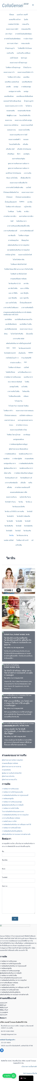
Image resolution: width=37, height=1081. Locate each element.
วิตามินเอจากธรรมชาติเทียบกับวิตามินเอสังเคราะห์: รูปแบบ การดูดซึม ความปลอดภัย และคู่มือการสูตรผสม (18, 608)
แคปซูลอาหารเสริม (15, 91)
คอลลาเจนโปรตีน (24, 130)
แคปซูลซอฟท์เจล (18, 439)
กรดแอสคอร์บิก (26, 29)
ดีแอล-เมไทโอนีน (12, 178)
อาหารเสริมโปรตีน (13, 391)
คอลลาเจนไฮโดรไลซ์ (25, 255)
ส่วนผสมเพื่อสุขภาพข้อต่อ (18, 279)
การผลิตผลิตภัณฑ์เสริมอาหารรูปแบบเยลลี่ (15, 795)
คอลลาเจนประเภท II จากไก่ (14, 106)
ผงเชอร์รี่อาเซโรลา (15, 19)
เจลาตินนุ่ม (26, 435)
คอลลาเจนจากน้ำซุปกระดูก (18, 63)
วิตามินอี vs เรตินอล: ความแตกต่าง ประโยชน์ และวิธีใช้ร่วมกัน (18, 576)
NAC (8, 348)
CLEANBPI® (4, 1012)
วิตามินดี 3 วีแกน (10, 502)
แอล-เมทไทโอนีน (11, 303)
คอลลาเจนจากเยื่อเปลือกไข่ (18, 183)
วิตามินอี (18, 531)
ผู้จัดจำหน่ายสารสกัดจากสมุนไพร (12, 760)
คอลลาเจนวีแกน (11, 497)
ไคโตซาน (29, 106)
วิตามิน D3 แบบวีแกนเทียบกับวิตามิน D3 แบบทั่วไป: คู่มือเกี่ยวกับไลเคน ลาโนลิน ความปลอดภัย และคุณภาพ (17, 641)
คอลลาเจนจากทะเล (26, 329)
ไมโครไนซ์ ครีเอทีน (17, 334)
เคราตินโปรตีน (12, 288)
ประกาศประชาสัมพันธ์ (15, 382)
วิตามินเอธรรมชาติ (24, 348)
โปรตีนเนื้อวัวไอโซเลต (25, 48)
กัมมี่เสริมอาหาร (21, 221)
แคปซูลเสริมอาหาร (10, 463)
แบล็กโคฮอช (14, 58)
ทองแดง (25, 139)
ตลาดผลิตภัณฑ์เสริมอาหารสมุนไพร (18, 250)
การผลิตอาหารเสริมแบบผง (12, 377)
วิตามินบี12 (10, 516)
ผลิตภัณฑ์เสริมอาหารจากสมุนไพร (18, 245)
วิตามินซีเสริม (8, 526)
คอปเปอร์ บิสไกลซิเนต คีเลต (12, 101)
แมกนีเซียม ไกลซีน (26, 324)
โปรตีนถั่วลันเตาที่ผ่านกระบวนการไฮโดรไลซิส (18, 269)
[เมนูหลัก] (33, 5)
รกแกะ (11, 425)
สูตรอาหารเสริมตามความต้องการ (18, 163)
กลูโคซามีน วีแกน (25, 497)
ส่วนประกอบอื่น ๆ (15, 363)
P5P (25, 362)
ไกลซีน (19, 211)
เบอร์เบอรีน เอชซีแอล (23, 53)
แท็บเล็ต (23, 483)
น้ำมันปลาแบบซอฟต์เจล (23, 197)
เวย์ (32, 540)
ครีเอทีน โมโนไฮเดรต (24, 149)
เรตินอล (25, 396)
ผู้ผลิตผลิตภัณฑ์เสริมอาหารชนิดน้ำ (13, 805)
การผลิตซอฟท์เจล (10, 454)
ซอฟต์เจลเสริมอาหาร (25, 454)
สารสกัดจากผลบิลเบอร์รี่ (22, 487)
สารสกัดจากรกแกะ (22, 425)
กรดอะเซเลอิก (25, 43)
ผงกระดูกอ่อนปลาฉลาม (25, 420)
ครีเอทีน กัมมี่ (10, 149)
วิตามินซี (27, 521)
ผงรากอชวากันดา (12, 43)
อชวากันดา (8, 34)
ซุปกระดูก (24, 58)
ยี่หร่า (19, 154)
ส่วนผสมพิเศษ (29, 459)
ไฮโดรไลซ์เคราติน (18, 259)
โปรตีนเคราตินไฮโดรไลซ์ (18, 264)
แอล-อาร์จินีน (24, 288)
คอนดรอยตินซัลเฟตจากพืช (18, 492)
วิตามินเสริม (27, 531)
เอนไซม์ (28, 187)
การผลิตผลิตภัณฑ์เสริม (26, 463)
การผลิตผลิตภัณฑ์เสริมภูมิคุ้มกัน (12, 831)
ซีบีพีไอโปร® (4, 1008)
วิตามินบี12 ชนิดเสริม (23, 516)
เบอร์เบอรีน (10, 53)
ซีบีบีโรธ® (3, 1005)
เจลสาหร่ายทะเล (9, 420)
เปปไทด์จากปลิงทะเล (25, 415)
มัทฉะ (6, 334)
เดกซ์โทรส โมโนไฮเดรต (13, 173)
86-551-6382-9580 (7, 1031)
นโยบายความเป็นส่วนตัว (29, 1066)
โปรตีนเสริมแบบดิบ (15, 396)
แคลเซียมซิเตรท (27, 82)
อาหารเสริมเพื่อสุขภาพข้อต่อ (11, 818)
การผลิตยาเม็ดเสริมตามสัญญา (23, 473)
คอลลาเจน (8, 120)
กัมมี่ (11, 221)
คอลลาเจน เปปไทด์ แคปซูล (23, 120)
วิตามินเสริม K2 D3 (14, 283)
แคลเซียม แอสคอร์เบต (12, 82)
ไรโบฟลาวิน (18, 401)
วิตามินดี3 (9, 531)
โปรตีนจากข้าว (8, 411)
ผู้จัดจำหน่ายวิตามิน (8, 776)
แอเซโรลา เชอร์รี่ (22, 15)
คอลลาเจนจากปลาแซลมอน (24, 411)
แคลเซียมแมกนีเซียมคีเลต (24, 96)
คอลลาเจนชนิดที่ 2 (15, 139)
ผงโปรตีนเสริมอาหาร (24, 372)
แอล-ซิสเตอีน (12, 298)
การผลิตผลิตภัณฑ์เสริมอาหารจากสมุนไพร (15, 815)
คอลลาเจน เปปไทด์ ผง (11, 125)
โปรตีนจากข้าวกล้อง (14, 77)
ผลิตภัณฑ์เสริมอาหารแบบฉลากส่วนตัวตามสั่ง (16, 834)
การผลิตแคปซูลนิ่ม (8, 798)
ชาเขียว (26, 211)
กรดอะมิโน (25, 24)
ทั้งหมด (11, 15)
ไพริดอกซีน (25, 391)
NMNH (30, 353)
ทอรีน (30, 483)
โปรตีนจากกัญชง (23, 235)
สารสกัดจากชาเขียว (10, 216)
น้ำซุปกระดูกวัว (10, 48)
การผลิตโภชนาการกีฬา (9, 821)
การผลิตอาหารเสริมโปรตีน (10, 808)
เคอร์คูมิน (26, 154)
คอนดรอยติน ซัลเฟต (24, 111)
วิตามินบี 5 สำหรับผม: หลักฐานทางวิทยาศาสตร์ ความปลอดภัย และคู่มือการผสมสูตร (18, 672)
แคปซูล (16, 87)
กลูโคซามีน (27, 207)
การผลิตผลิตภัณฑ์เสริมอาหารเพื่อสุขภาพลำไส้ (16, 824)
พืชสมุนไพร (25, 240)
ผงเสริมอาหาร (28, 377)
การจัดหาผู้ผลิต (17, 459)
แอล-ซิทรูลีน (24, 293)
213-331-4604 (6, 1042)
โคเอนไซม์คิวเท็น (24, 115)
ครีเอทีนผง (10, 154)
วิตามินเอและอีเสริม (18, 507)
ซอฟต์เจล (6, 459)
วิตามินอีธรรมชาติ (9, 353)
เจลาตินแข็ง (11, 235)
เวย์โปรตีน (18, 545)
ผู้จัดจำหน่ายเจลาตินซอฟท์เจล (18, 449)
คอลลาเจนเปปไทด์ (27, 125)
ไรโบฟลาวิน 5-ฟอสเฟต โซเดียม (18, 406)
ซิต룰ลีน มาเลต (11, 115)
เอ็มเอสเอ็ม (29, 334)
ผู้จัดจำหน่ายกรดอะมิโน (9, 779)
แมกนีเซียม (8, 319)
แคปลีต (8, 87)
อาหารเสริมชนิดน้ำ (27, 307)
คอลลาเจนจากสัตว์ (12, 29)
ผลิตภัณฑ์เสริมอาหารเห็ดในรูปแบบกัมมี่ (18, 343)
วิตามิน (20, 502)
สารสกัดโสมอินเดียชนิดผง (23, 34)
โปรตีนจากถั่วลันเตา (14, 367)
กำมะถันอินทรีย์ (26, 358)
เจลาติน (29, 202)
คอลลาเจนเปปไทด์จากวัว (25, 72)
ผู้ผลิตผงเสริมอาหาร (10, 468)
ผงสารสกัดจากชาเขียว (26, 216)
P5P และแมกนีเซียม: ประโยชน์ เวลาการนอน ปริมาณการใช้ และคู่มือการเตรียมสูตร (18, 703)
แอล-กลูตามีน (24, 298)
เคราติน (26, 283)
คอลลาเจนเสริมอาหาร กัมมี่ (18, 135)
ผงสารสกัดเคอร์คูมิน (18, 159)
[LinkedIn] (2, 1050)
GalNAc (21, 202)
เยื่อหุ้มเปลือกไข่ (25, 178)
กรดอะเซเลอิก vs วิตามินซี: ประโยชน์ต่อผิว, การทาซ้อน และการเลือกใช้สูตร (18, 731)
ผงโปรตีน (24, 387)
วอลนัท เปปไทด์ (8, 540)
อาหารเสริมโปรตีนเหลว (11, 307)
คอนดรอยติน (11, 111)
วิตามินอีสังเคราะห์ (26, 478)
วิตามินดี (18, 526)
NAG (14, 348)
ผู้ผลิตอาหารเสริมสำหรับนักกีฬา (12, 773)
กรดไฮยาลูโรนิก (10, 255)
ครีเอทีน (25, 144)
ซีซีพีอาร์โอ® (4, 1010)
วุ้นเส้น (26, 19)
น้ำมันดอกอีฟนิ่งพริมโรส (11, 192)
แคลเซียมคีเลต (9, 96)
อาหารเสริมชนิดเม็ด (11, 483)
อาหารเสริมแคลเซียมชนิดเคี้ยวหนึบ (18, 226)
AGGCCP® (3, 1003)
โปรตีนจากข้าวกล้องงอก (13, 207)
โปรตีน (27, 382)
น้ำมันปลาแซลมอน (10, 415)
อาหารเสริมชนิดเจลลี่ (10, 231)
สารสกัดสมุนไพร (13, 240)
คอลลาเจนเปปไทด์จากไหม (18, 430)
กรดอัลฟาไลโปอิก (13, 24)
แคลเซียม (26, 77)
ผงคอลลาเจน (11, 130)
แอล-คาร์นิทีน (13, 293)
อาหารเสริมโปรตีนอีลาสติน (14, 187)
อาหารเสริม (27, 173)
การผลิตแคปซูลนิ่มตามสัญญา (18, 444)
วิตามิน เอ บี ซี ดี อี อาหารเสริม (14, 511)
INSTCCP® (3, 1015)
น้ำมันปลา (9, 197)
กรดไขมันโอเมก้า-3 (12, 358)
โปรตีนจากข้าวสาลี (22, 540)
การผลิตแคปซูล (26, 87)
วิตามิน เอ (29, 502)
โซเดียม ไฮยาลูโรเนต (13, 435)
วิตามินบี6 (19, 521)
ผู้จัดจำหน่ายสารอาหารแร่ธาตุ (11, 766)
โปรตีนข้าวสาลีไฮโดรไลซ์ (18, 274)
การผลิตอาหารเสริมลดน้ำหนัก (11, 828)
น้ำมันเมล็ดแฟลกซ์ (10, 202)
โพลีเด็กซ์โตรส (10, 372)
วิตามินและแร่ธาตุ (22, 535)
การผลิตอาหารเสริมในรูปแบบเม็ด (12, 792)
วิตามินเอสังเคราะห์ (11, 478)
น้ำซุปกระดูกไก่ (28, 101)
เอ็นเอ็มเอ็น (22, 353)
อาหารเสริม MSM (18, 339)
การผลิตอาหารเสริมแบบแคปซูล (12, 802)
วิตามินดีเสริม (28, 526)
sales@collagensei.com (8, 1034)
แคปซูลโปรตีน (14, 387)
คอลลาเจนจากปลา (28, 192)
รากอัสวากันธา (28, 39)
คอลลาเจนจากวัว (9, 72)
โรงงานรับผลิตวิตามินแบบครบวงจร (13, 811)
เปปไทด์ (26, 367)
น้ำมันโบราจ (27, 67)
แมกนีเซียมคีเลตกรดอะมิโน (23, 319)
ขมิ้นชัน (9, 487)
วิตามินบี (29, 511)
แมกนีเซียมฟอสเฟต (11, 329)
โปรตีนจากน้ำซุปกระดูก (13, 67)
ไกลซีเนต (11, 211)
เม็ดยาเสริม (7, 473)
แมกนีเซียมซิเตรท (11, 324)
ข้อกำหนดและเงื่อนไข (30, 1073)
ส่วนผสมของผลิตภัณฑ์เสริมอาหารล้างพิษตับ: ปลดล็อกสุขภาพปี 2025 (17, 313)
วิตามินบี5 (10, 521)
